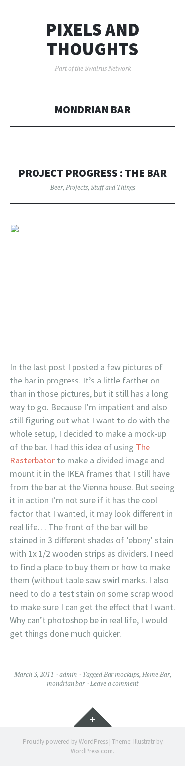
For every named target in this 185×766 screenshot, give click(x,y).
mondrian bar (66, 683)
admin (68, 674)
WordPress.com (92, 751)
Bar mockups (121, 674)
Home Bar (156, 674)
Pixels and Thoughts (92, 39)
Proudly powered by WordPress (65, 741)
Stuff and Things (113, 187)
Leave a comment (114, 683)
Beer (56, 187)
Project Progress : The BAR (92, 173)
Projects (77, 187)
